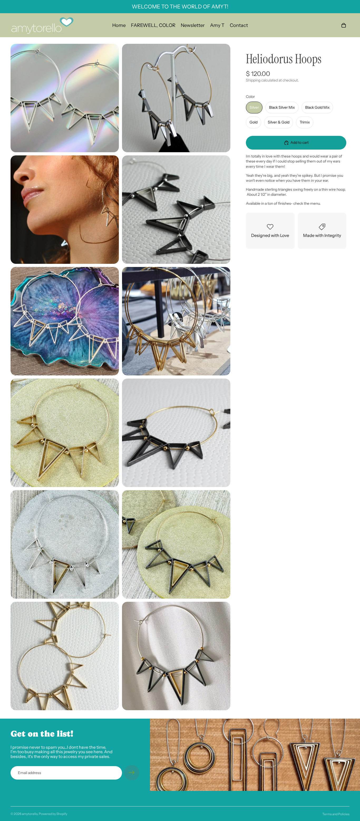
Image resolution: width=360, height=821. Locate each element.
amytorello (29, 814)
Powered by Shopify (53, 814)
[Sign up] (131, 772)
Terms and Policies (335, 814)
